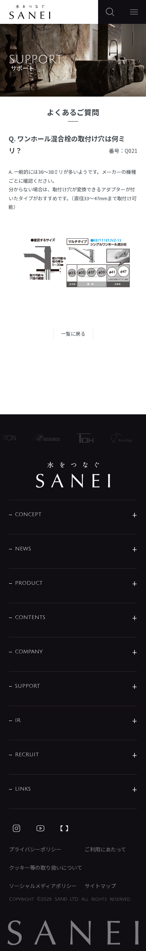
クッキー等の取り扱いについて (45, 867)
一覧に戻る (73, 333)
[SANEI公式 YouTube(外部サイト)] (40, 828)
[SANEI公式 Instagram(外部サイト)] (16, 828)
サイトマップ (100, 885)
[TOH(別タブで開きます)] (83, 438)
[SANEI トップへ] (73, 475)
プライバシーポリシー (35, 849)
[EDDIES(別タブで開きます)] (44, 437)
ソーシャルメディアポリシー (43, 885)
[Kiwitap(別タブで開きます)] (119, 438)
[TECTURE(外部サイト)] (64, 828)
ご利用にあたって (105, 849)
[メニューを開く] (134, 12)
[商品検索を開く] (110, 12)
